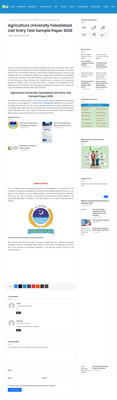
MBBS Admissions (86, 112)
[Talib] (5, 7)
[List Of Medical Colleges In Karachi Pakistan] (87, 56)
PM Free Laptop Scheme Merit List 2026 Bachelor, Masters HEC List (102, 84)
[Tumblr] (29, 286)
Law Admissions (86, 119)
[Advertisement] (41, 52)
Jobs (112, 6)
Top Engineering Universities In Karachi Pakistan (101, 65)
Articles (64, 6)
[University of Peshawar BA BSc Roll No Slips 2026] (86, 295)
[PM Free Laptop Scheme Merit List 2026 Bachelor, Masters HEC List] (102, 76)
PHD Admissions (101, 126)
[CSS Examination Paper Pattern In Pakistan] (86, 369)
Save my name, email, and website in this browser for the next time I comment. (32, 385)
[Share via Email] (42, 286)
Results (72, 6)
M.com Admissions (101, 123)
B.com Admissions (86, 123)
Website (44, 378)
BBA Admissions (86, 115)
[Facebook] (16, 286)
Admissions (21, 6)
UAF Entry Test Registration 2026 (46, 103)
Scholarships (83, 6)
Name (10, 370)
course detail (95, 6)
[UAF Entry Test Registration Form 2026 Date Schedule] (13, 125)
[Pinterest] (33, 286)
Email (10, 378)
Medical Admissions (102, 109)
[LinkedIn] (24, 286)
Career (105, 6)
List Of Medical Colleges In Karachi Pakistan (87, 63)
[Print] (46, 286)
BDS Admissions (100, 112)
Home (12, 6)
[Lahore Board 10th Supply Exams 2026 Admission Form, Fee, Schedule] (86, 212)
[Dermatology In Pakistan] (86, 222)
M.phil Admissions (86, 126)
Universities (32, 6)
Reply (18, 312)
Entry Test (16, 20)
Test (55, 6)
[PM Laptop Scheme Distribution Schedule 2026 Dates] (87, 75)
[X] (20, 286)
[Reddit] (38, 286)
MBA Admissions (101, 115)
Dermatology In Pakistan (100, 220)
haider (10, 35)
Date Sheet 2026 (45, 6)
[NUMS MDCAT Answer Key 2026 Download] (13, 147)
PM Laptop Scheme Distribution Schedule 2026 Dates (87, 84)
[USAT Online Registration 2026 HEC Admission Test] (47, 132)
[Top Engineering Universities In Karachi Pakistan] (102, 57)
